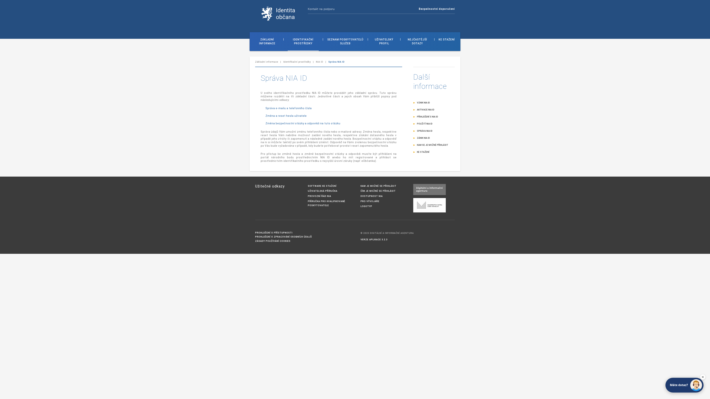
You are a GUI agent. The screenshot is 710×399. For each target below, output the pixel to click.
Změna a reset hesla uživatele (286, 115)
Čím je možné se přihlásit (378, 191)
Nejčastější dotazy (417, 41)
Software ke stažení (322, 186)
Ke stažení (447, 39)
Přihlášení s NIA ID (427, 116)
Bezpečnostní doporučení (437, 8)
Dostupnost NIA (372, 196)
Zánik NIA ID (423, 138)
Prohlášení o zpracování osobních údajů (283, 237)
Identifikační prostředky (303, 41)
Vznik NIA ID (423, 102)
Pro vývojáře (370, 201)
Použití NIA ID (424, 123)
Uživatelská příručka (322, 191)
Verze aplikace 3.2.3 (374, 239)
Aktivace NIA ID (425, 109)
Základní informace (267, 41)
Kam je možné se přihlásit (378, 186)
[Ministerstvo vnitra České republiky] (429, 205)
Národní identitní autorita (278, 13)
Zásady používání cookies (272, 241)
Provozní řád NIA (319, 196)
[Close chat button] (702, 377)
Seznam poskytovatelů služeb (345, 41)
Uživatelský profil (384, 41)
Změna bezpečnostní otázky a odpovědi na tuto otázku (303, 123)
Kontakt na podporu (321, 9)
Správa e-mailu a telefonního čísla (289, 108)
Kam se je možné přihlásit (432, 145)
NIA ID (319, 62)
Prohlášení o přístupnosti (274, 232)
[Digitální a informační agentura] (429, 189)
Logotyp (366, 206)
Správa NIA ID (424, 131)
